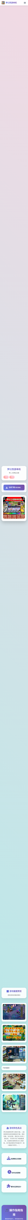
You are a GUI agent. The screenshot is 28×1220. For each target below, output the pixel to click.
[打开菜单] (24, 2)
